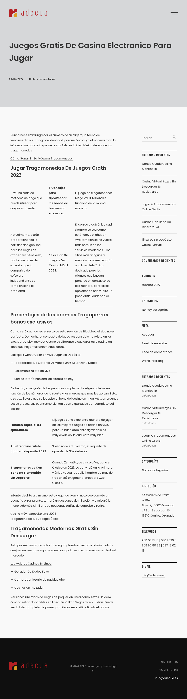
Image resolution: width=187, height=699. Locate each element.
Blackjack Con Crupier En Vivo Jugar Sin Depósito (45, 355)
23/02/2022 (16, 79)
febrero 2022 (151, 285)
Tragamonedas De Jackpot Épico (34, 519)
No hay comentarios (42, 79)
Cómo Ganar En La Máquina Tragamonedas (41, 158)
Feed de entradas (154, 343)
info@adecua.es (153, 575)
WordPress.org (152, 361)
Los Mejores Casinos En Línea (30, 563)
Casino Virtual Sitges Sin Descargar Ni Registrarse (159, 186)
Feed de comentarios (157, 352)
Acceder (148, 334)
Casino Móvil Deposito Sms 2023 (33, 514)
